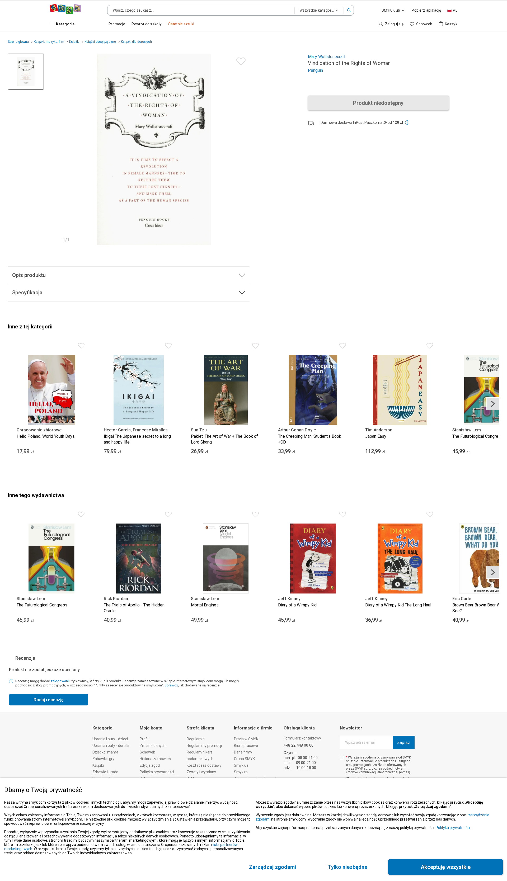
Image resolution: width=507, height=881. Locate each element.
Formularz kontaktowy (302, 738)
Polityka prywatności (453, 828)
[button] (349, 10)
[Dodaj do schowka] (239, 60)
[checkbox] (341, 757)
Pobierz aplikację (426, 10)
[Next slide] (492, 403)
